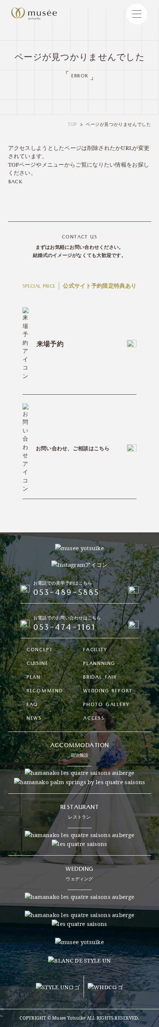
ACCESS (94, 719)
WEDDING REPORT (107, 692)
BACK (15, 182)
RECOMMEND (45, 692)
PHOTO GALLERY (106, 705)
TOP (72, 124)
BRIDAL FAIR (100, 678)
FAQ (32, 705)
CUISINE (37, 664)
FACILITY (95, 651)
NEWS (34, 719)
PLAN (34, 678)
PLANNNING (99, 664)
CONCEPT (40, 651)
